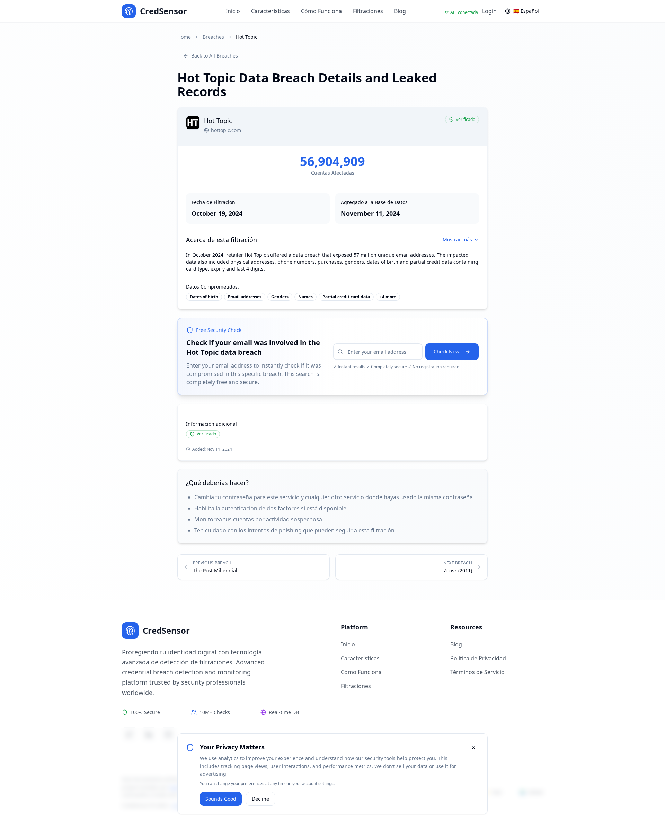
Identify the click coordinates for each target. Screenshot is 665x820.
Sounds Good (220, 798)
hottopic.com (226, 130)
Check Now (446, 351)
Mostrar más (457, 239)
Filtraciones (368, 11)
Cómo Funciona (321, 11)
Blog (400, 11)
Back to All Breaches (214, 55)
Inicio (233, 11)
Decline (260, 798)
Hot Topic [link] (246, 37)
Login (489, 11)
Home (184, 37)
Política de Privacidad (478, 658)
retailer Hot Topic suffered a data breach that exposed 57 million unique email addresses (330, 255)
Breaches (213, 37)
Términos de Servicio (477, 672)
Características (270, 11)
